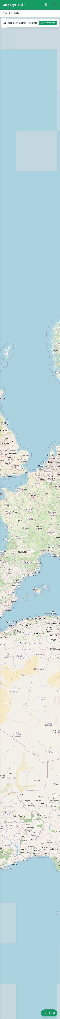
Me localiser (49, 22)
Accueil (6, 12)
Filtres (51, 1012)
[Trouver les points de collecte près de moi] (46, 5)
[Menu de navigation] (53, 4)
